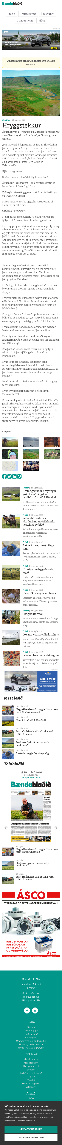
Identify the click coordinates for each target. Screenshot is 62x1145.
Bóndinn (6, 120)
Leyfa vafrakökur (31, 1129)
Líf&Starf (31, 1054)
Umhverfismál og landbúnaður (31, 1041)
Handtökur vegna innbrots (39, 593)
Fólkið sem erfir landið (31, 1073)
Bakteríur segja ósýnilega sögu (38, 547)
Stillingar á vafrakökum (31, 1138)
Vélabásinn (31, 1087)
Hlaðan (31, 1098)
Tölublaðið (14, 764)
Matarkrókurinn (31, 1063)
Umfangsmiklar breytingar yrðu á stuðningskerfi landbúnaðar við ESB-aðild (39, 494)
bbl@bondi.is (32, 997)
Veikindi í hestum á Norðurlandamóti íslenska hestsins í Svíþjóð (39, 521)
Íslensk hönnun (31, 1059)
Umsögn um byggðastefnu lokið (39, 571)
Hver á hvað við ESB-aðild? (31, 720)
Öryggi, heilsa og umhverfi (31, 1048)
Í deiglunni (47, 13)
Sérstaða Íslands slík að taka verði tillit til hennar (35, 733)
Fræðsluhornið (31, 1034)
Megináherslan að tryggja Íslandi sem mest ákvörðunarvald (37, 711)
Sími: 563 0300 (32, 993)
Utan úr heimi (25, 20)
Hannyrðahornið (31, 1066)
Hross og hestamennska (31, 1044)
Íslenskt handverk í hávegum (41, 655)
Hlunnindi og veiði (31, 1083)
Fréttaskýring (28, 13)
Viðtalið (31, 1080)
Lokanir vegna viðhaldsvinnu (41, 634)
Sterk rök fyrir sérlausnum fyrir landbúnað (34, 744)
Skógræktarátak (33, 614)
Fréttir (11, 13)
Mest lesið (13, 698)
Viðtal (41, 20)
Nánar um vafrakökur (26, 1121)
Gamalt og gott (31, 1030)
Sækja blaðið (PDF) (31, 777)
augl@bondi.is (32, 1000)
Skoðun (31, 1027)
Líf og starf (31, 1076)
